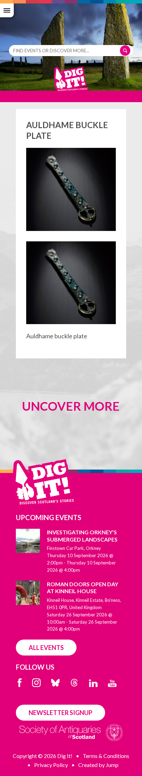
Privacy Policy (51, 764)
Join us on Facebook (20, 682)
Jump (112, 764)
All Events (46, 647)
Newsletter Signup (60, 712)
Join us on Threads (74, 682)
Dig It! (71, 82)
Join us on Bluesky (55, 682)
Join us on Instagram (36, 682)
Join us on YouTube (112, 683)
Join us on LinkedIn (93, 683)
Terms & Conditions (106, 755)
